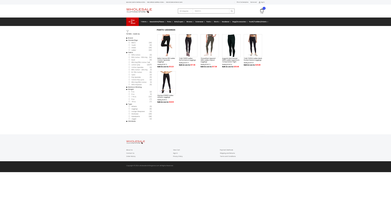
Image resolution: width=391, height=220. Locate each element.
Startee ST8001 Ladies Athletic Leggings (165, 96)
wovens (189, 22)
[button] (132, 22)
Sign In (263, 2)
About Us (129, 150)
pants (208, 22)
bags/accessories (239, 22)
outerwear (199, 22)
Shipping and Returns (227, 153)
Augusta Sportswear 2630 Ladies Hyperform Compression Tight (230, 60)
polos (169, 22)
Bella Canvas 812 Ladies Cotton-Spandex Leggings (166, 60)
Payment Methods (226, 150)
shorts (216, 22)
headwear (225, 22)
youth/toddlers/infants (258, 22)
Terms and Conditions (228, 156)
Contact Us (130, 153)
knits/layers (178, 22)
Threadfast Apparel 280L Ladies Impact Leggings (208, 60)
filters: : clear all (133, 34)
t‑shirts (144, 22)
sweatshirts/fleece (157, 22)
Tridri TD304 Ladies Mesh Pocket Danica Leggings (253, 59)
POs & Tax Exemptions (242, 2)
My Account (253, 2)
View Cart (176, 150)
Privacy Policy (178, 156)
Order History (131, 156)
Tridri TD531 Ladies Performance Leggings (187, 59)
